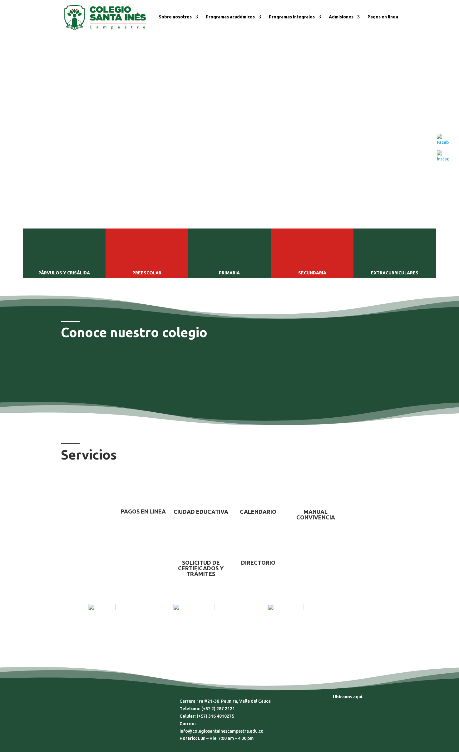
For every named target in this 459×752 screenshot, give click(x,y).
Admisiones (341, 17)
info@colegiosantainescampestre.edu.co (222, 731)
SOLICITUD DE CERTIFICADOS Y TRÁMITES (201, 568)
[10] (229, 205)
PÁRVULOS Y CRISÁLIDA (64, 272)
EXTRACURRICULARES (394, 272)
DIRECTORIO (258, 562)
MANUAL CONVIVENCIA (315, 514)
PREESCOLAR (146, 272)
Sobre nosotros (175, 17)
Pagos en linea (383, 17)
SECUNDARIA (312, 272)
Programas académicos (230, 17)
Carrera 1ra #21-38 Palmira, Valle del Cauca (225, 701)
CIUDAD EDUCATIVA (201, 512)
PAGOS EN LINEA (143, 511)
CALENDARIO (258, 512)
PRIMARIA (229, 272)
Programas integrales (292, 17)
